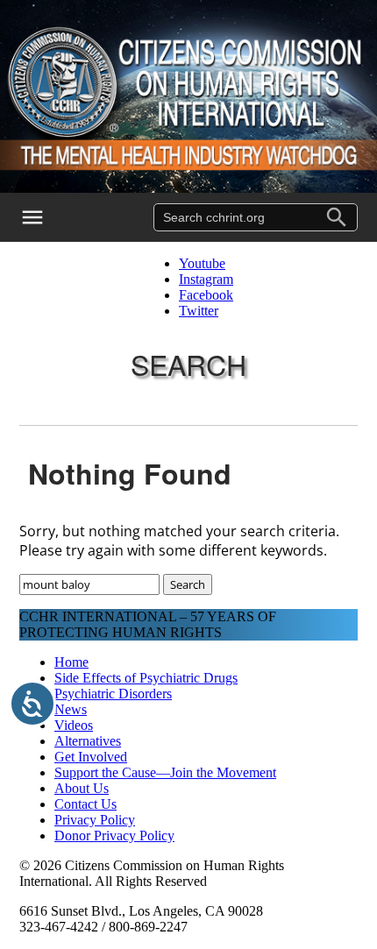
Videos (73, 725)
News (70, 709)
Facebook (206, 294)
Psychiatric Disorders (113, 693)
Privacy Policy (94, 819)
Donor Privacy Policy (114, 835)
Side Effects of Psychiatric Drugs (146, 677)
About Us (81, 788)
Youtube (202, 263)
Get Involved (90, 756)
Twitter (198, 310)
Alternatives (87, 740)
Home (71, 662)
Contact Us (85, 804)
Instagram (206, 279)
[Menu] (43, 217)
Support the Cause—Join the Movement (165, 772)
